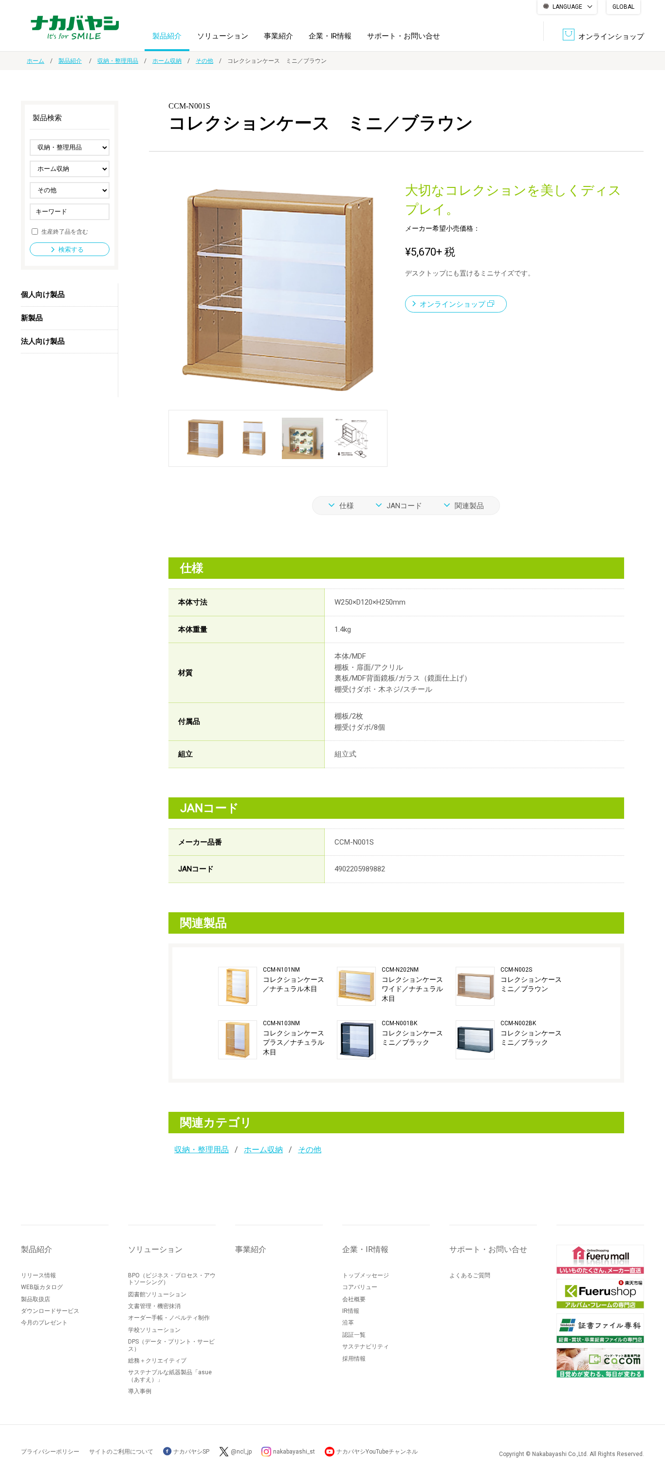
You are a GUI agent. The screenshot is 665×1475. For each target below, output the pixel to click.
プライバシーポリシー (50, 1451)
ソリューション (222, 36)
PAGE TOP (648, 1428)
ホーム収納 (167, 60)
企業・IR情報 (330, 36)
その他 (204, 60)
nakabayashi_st (294, 1451)
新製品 (32, 318)
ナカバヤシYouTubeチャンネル (377, 1451)
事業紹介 (278, 36)
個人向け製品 (43, 294)
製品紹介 (167, 36)
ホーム (35, 60)
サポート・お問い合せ (403, 36)
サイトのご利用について (121, 1451)
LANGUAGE (567, 6)
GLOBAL (623, 6)
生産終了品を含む (64, 231)
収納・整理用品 (117, 60)
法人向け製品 (43, 341)
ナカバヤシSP (190, 1451)
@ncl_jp (241, 1451)
